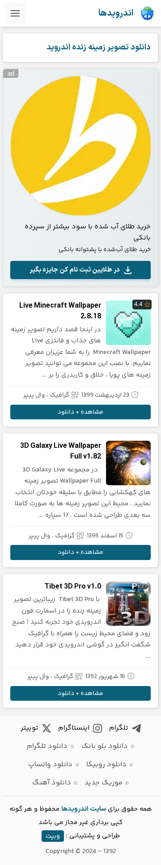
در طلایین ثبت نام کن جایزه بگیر (75, 270)
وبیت (53, 836)
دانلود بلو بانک (104, 746)
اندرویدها (115, 13)
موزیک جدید (104, 782)
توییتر (29, 728)
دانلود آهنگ (51, 782)
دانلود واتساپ (50, 764)
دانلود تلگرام (47, 746)
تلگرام (118, 728)
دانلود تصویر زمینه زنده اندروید (99, 47)
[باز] (15, 13)
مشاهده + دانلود (80, 412)
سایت (98, 809)
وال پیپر (34, 395)
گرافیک (59, 395)
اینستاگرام (73, 728)
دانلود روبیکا (106, 764)
